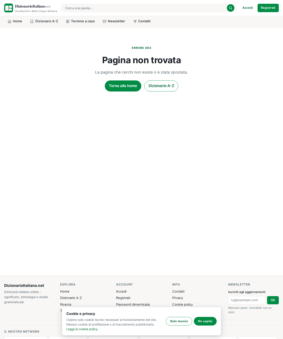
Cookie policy (182, 305)
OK (273, 300)
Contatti (178, 291)
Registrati (268, 8)
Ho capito (205, 321)
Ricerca (65, 305)
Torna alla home (123, 86)
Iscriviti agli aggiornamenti (246, 292)
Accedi (247, 8)
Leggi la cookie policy (82, 329)
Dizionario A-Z (161, 86)
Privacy (177, 298)
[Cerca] (230, 8)
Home (64, 291)
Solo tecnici (179, 321)
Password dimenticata (133, 305)
